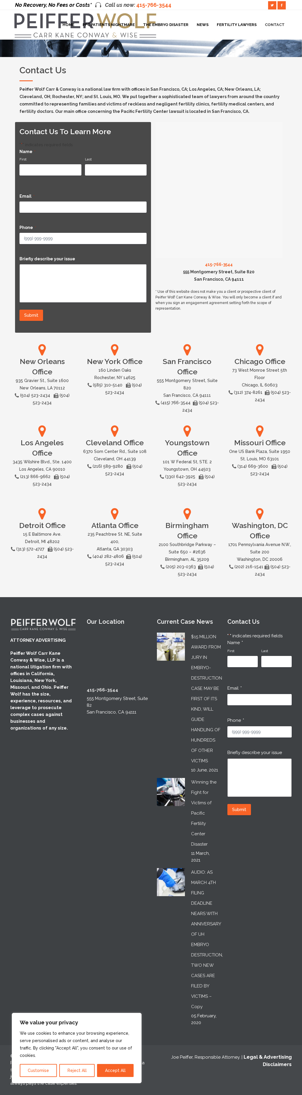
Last (88, 159)
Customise (38, 1070)
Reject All (77, 1070)
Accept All (115, 1070)
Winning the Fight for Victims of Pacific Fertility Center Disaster (203, 813)
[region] (77, 1048)
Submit (31, 315)
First (23, 159)
